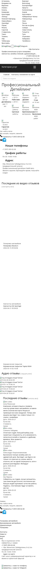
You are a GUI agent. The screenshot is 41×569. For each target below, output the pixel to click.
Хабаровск (26, 39)
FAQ (1, 538)
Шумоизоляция (5, 525)
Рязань (4, 28)
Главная (6, 74)
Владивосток (6, 3)
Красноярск (26, 14)
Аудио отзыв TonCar (15, 378)
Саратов (5, 30)
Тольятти (25, 32)
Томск (4, 34)
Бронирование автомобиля (10, 523)
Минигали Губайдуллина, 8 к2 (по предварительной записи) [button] (26, 59)
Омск (24, 21)
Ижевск (4, 8)
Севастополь (27, 30)
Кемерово (5, 12)
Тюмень (5, 36)
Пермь (4, 25)
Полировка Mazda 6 (10, 246)
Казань (4, 10)
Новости (3, 534)
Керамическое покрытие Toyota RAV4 (17, 366)
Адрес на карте (9, 554)
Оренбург (5, 23)
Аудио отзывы (11, 373)
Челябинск (26, 41)
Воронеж (5, 5)
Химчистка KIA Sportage (12, 306)
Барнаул (25, 1)
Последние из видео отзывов (20, 183)
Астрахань (6, 1)
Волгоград (26, 3)
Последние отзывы (15, 398)
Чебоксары (6, 41)
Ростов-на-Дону (28, 25)
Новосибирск (6, 21)
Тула (24, 34)
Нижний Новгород (8, 19)
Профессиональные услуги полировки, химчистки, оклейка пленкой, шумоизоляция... (19, 52)
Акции (2, 536)
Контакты (35, 49)
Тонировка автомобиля (8, 521)
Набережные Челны (29, 16)
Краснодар (6, 14)
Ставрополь (6, 32)
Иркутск (25, 8)
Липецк (4, 16)
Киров (24, 12)
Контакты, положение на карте (23, 74)
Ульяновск (26, 36)
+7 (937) (32, 56)
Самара (25, 28)
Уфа (3, 39)
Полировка (4, 527)
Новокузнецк (27, 19)
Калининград (27, 10)
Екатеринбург (27, 5)
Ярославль (6, 43)
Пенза (24, 23)
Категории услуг (9, 66)
